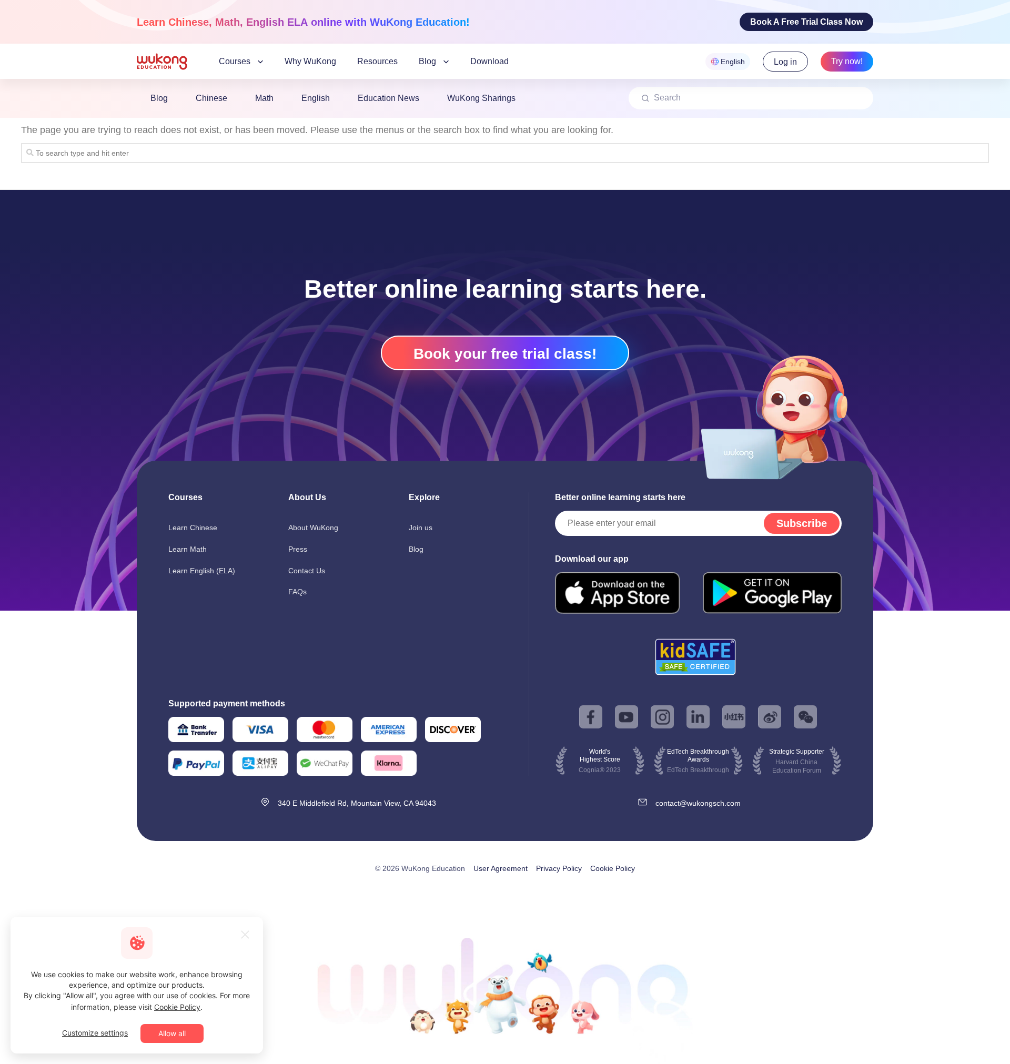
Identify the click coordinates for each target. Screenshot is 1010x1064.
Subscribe (801, 523)
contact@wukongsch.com (698, 803)
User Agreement (500, 868)
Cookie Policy (612, 868)
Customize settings (95, 1032)
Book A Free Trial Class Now (806, 21)
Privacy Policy (559, 868)
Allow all (172, 1033)
